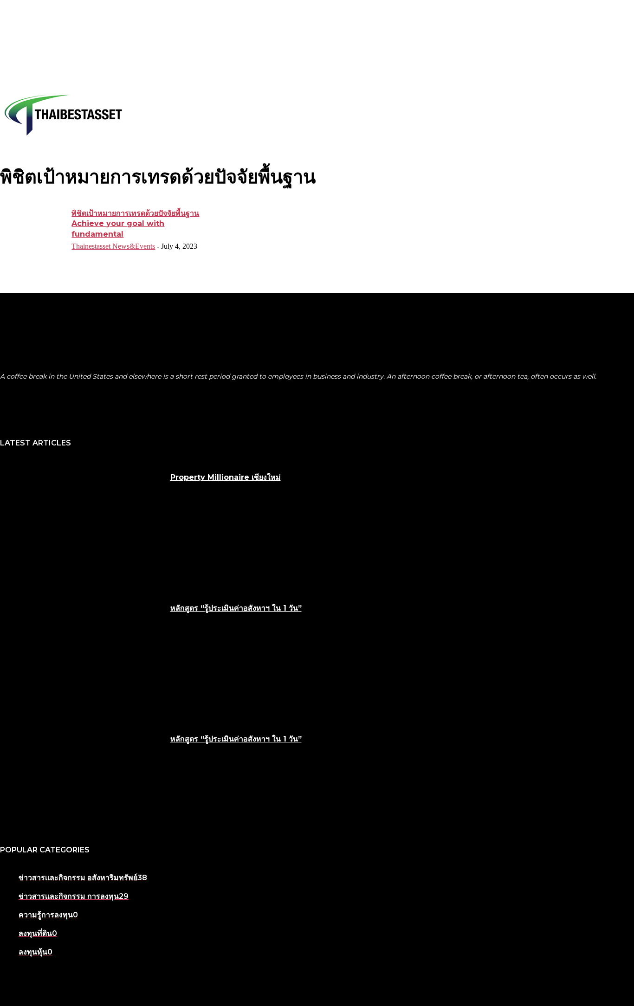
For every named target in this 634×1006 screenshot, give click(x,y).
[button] (625, 115)
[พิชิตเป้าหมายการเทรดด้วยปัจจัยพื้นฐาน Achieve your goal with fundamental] (32, 231)
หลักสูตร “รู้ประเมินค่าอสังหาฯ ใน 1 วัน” (236, 608)
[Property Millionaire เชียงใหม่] (81, 521)
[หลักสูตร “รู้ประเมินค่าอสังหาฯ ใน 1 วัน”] (81, 651)
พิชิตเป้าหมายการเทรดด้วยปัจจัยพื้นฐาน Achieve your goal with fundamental (135, 224)
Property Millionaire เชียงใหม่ (225, 477)
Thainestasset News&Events (113, 246)
